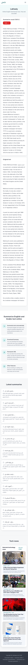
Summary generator (13, 661)
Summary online (19, 657)
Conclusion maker (9, 657)
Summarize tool (20, 659)
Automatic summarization (9, 659)
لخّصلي (3, 2)
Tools (5, 23)
